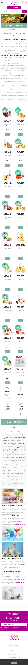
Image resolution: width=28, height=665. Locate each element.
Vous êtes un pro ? (14, 7)
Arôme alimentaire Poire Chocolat (20, 307)
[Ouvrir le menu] (2, 2)
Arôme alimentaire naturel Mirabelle (20, 152)
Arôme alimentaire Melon (7, 152)
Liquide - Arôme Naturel (7, 125)
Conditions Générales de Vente (14, 647)
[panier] (26, 2)
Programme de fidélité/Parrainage (14, 654)
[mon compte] (22, 2)
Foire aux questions (14, 431)
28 (20, 378)
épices (18, 447)
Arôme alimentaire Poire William (20, 276)
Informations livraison (14, 645)
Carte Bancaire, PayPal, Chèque (20, 395)
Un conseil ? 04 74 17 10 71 (7, 408)
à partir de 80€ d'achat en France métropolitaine (7, 395)
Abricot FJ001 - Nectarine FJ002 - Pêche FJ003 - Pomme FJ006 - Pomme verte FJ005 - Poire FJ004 (20, 374)
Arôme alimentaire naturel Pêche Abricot (20, 214)
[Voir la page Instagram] (11, 618)
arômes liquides (7, 437)
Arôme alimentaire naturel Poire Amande (7, 307)
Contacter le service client (14, 657)
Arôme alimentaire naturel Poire (7, 276)
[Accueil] (14, 3)
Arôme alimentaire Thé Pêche (20, 245)
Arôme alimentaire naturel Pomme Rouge (7, 121)
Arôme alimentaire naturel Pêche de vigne (7, 214)
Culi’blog (14, 427)
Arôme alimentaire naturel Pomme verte (7, 369)
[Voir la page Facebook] (6, 618)
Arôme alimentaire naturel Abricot (20, 121)
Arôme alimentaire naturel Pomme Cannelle (20, 338)
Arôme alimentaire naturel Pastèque (20, 183)
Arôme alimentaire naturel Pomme (7, 338)
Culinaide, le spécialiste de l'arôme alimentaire (14, 422)
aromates (15, 449)
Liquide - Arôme (7, 155)
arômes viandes (14, 566)
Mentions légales (14, 650)
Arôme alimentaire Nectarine (8, 183)
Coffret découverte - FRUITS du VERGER (20, 369)
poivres (23, 447)
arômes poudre (16, 437)
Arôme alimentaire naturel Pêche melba (7, 245)
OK (14, 663)
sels (10, 449)
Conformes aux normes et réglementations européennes (20, 410)
